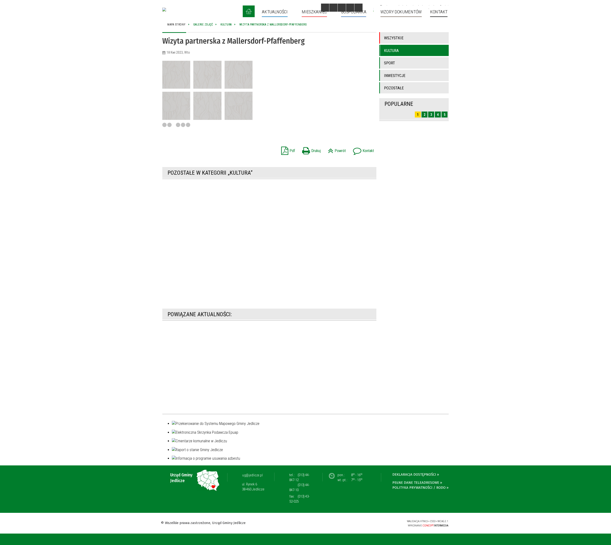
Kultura (391, 50)
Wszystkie (394, 38)
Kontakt (362, 149)
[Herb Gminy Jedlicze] (164, 9)
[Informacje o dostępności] (333, 8)
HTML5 (366, 523)
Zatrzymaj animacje (325, 8)
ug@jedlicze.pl (252, 475)
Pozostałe (394, 88)
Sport (389, 63)
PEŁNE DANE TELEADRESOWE (415, 482)
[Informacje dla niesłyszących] (350, 8)
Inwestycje (395, 75)
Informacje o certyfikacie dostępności (305, 523)
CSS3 (373, 523)
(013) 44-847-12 (299, 477)
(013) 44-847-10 (299, 487)
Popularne (399, 104)
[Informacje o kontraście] (358, 8)
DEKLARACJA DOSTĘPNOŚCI (414, 474)
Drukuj (310, 149)
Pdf (287, 149)
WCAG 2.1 (388, 522)
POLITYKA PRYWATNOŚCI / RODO (419, 487)
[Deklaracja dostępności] (342, 8)
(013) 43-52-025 (299, 499)
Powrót (336, 149)
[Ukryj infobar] (606, 539)
